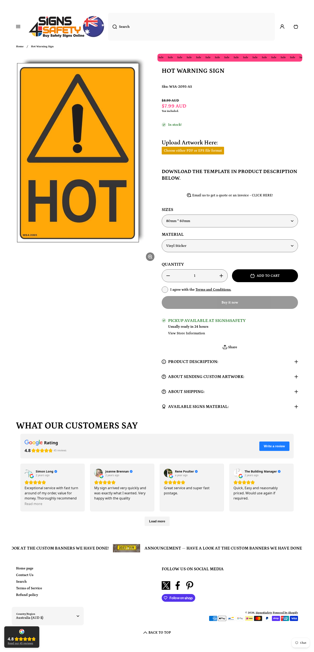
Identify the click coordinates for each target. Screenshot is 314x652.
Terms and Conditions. (213, 290)
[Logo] (66, 27)
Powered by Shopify (285, 612)
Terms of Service (29, 588)
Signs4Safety (264, 612)
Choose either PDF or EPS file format (193, 151)
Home (20, 46)
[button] (229, 347)
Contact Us (24, 575)
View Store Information (186, 333)
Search (21, 582)
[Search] (112, 27)
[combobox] (191, 27)
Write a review (274, 446)
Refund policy (27, 595)
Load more (157, 521)
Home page (24, 568)
